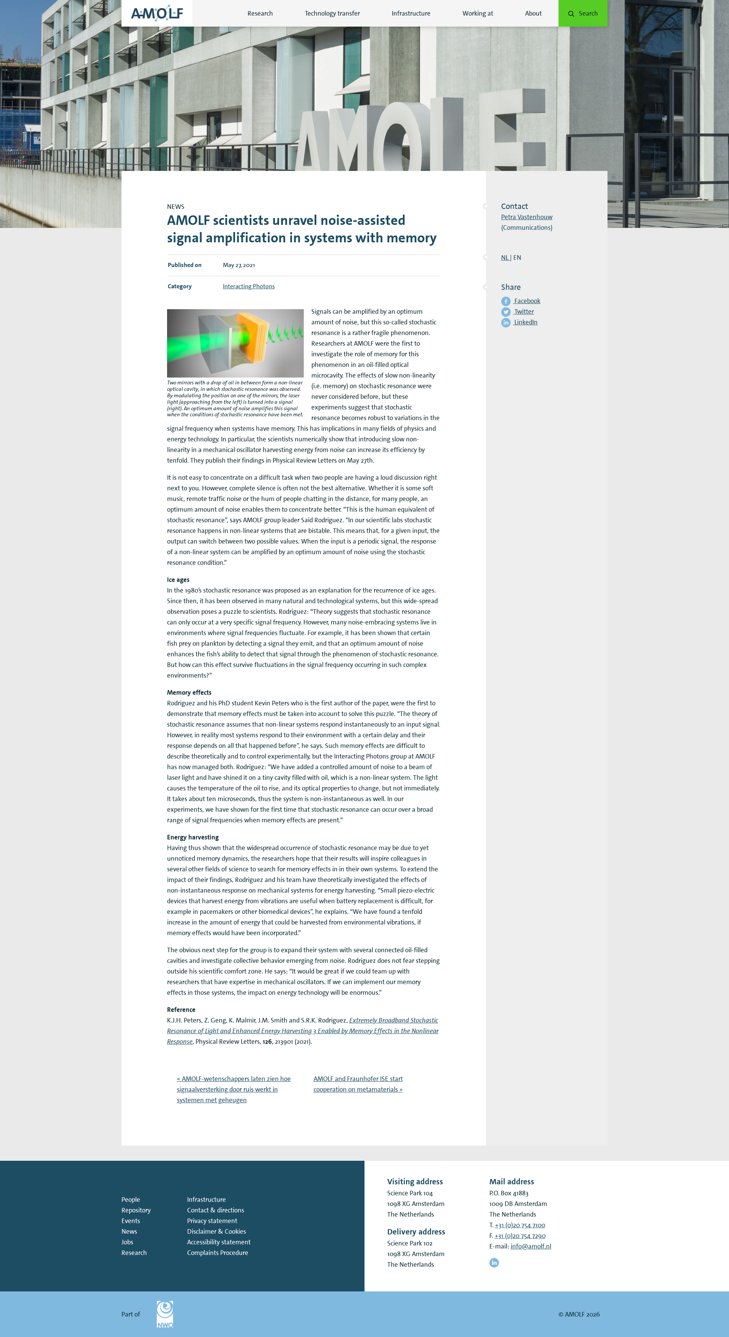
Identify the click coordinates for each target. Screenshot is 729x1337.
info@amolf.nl (531, 1246)
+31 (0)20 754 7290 (520, 1235)
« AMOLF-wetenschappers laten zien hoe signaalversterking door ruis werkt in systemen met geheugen (234, 1089)
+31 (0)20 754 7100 (520, 1225)
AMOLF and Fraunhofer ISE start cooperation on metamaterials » (358, 1084)
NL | (506, 257)
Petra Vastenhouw (526, 217)
